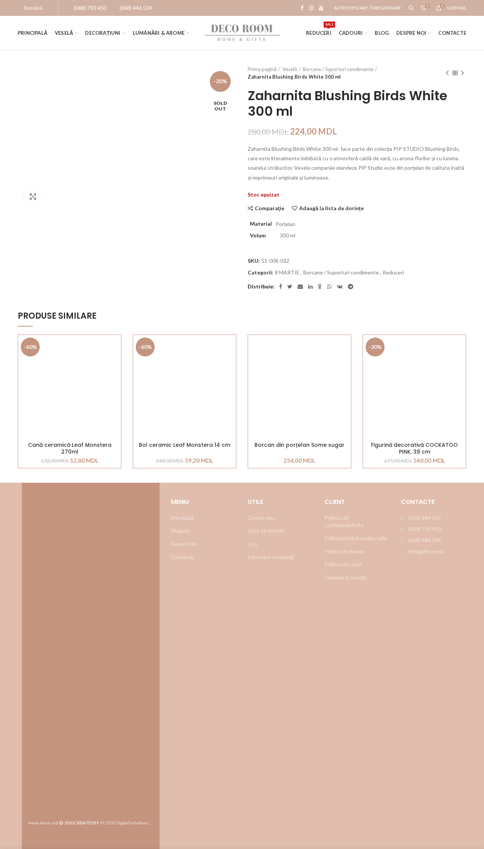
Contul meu (261, 517)
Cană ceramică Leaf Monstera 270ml (70, 448)
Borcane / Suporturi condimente (338, 69)
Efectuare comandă (271, 557)
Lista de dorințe (266, 530)
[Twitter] (290, 286)
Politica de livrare (344, 551)
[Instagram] (311, 8)
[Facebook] (302, 8)
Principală (182, 517)
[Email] (300, 286)
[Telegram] (350, 286)
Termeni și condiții (345, 577)
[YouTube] (321, 8)
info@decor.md (426, 551)
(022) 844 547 (424, 517)
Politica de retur (343, 564)
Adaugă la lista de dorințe (331, 208)
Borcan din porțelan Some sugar (299, 445)
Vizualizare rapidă (115, 381)
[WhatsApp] (329, 286)
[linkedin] (310, 286)
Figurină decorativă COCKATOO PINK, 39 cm (414, 448)
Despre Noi (184, 544)
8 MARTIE (287, 273)
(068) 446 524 (424, 540)
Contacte (182, 557)
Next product (462, 73)
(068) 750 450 (424, 528)
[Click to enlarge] (32, 196)
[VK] (339, 286)
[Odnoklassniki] (319, 286)
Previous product (447, 73)
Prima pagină (262, 69)
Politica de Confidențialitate (344, 521)
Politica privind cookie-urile (356, 538)
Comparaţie (269, 208)
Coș (252, 544)
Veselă (289, 69)
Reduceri (393, 273)
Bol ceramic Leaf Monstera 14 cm (184, 445)
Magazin (180, 530)
